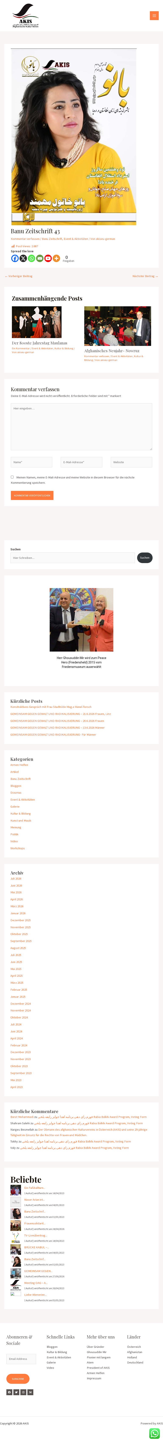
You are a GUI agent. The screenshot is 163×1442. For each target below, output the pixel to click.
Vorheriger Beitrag (18, 276)
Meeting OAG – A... (36, 1283)
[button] (17, 630)
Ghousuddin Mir (97, 1352)
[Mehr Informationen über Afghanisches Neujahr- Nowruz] (117, 326)
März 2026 (16, 906)
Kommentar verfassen (25, 239)
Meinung (15, 827)
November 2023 (20, 1059)
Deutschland (135, 1362)
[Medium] (30, 1392)
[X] (23, 258)
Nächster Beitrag (145, 276)
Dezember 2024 (20, 1004)
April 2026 (16, 899)
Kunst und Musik (20, 820)
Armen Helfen (19, 765)
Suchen (15, 549)
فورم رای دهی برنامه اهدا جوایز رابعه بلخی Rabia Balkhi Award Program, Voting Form (92, 1117)
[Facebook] (15, 258)
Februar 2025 (18, 990)
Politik (14, 834)
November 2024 (20, 1010)
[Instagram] (23, 1392)
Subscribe (18, 1378)
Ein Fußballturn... (34, 1188)
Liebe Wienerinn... (35, 1295)
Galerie (15, 806)
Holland (132, 1357)
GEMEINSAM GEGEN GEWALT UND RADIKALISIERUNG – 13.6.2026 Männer (57, 727)
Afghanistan (134, 1352)
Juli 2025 (15, 955)
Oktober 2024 (19, 1017)
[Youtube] (48, 258)
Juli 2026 (15, 878)
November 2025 (20, 927)
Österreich (134, 1347)
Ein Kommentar (21, 348)
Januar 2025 (17, 997)
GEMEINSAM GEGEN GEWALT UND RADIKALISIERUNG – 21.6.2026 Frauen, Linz (60, 714)
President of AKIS (98, 1368)
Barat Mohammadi (22, 1117)
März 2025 (16, 983)
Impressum (94, 1378)
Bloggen (15, 786)
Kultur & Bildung (64, 348)
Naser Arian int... (34, 1200)
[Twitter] (16, 1392)
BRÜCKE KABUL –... (36, 1247)
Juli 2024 (15, 1024)
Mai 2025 (15, 969)
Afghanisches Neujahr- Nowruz (111, 350)
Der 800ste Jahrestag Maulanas (39, 342)
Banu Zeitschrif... (34, 1211)
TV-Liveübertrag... (35, 1235)
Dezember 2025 (20, 920)
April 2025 (16, 976)
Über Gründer (95, 1347)
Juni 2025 (16, 962)
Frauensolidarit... (34, 1223)
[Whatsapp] (31, 258)
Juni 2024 (16, 1031)
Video (14, 841)
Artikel (14, 772)
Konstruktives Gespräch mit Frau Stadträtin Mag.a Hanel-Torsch (50, 707)
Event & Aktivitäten (76, 239)
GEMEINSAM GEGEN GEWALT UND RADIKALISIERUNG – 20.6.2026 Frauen (57, 721)
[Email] (40, 258)
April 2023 (16, 1087)
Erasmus (15, 792)
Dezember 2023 (20, 1052)
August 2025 (18, 948)
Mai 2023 (15, 1080)
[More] (56, 258)
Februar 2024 (18, 1045)
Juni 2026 (16, 885)
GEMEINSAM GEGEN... (38, 1271)
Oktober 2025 (19, 934)
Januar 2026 (17, 913)
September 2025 (21, 941)
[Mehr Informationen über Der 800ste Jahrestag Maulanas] (37, 322)
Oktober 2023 (19, 1066)
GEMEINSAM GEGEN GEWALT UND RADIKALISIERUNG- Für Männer (53, 734)
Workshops (17, 848)
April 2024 (16, 1038)
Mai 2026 (15, 892)
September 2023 (21, 1073)
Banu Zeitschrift (52, 239)
